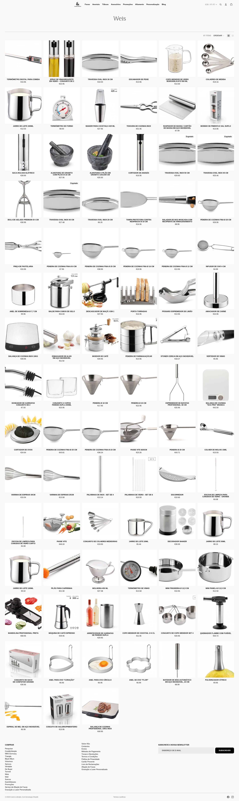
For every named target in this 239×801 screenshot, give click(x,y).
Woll (6, 777)
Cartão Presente (88, 762)
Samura (8, 764)
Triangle (8, 756)
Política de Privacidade (90, 759)
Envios (84, 749)
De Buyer (8, 769)
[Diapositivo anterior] (162, 58)
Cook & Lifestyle (15, 797)
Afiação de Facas (88, 767)
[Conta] (226, 4)
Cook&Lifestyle (11, 751)
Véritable (8, 766)
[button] (218, 35)
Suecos (8, 779)
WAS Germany (11, 754)
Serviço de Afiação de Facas (16, 787)
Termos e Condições (90, 757)
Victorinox (9, 761)
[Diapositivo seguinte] (192, 58)
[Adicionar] (37, 73)
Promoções (9, 784)
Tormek (8, 772)
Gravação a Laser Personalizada (18, 790)
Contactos (86, 746)
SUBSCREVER (225, 750)
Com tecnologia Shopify (30, 797)
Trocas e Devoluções (90, 754)
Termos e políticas (119, 797)
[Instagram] (232, 797)
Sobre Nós (86, 744)
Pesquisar (9, 749)
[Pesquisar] (220, 4)
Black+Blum (9, 759)
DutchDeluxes (10, 782)
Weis (7, 774)
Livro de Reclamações (90, 764)
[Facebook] (228, 797)
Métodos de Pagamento (91, 751)
